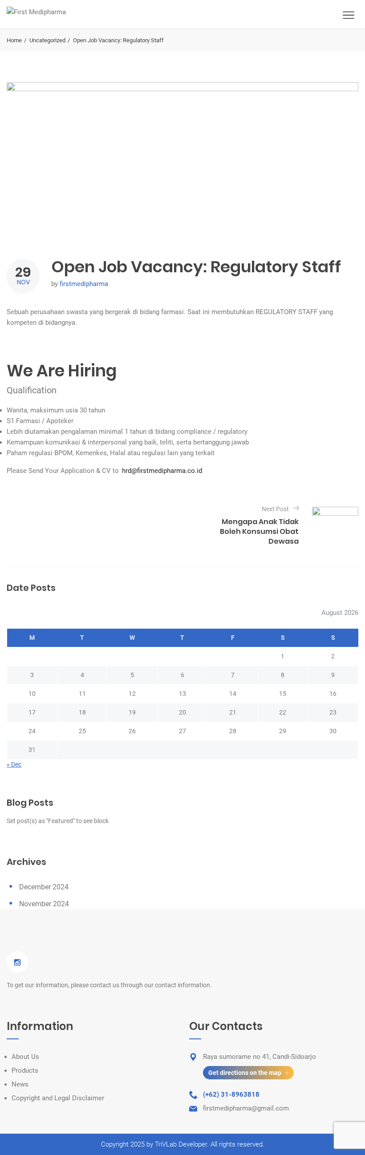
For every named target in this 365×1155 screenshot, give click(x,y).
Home (14, 40)
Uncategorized (47, 40)
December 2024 (44, 887)
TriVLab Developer (181, 1144)
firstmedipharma (84, 284)
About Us (25, 1057)
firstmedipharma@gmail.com (246, 1108)
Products (25, 1070)
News (20, 1084)
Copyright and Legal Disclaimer (58, 1098)
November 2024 (44, 904)
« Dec (14, 764)
